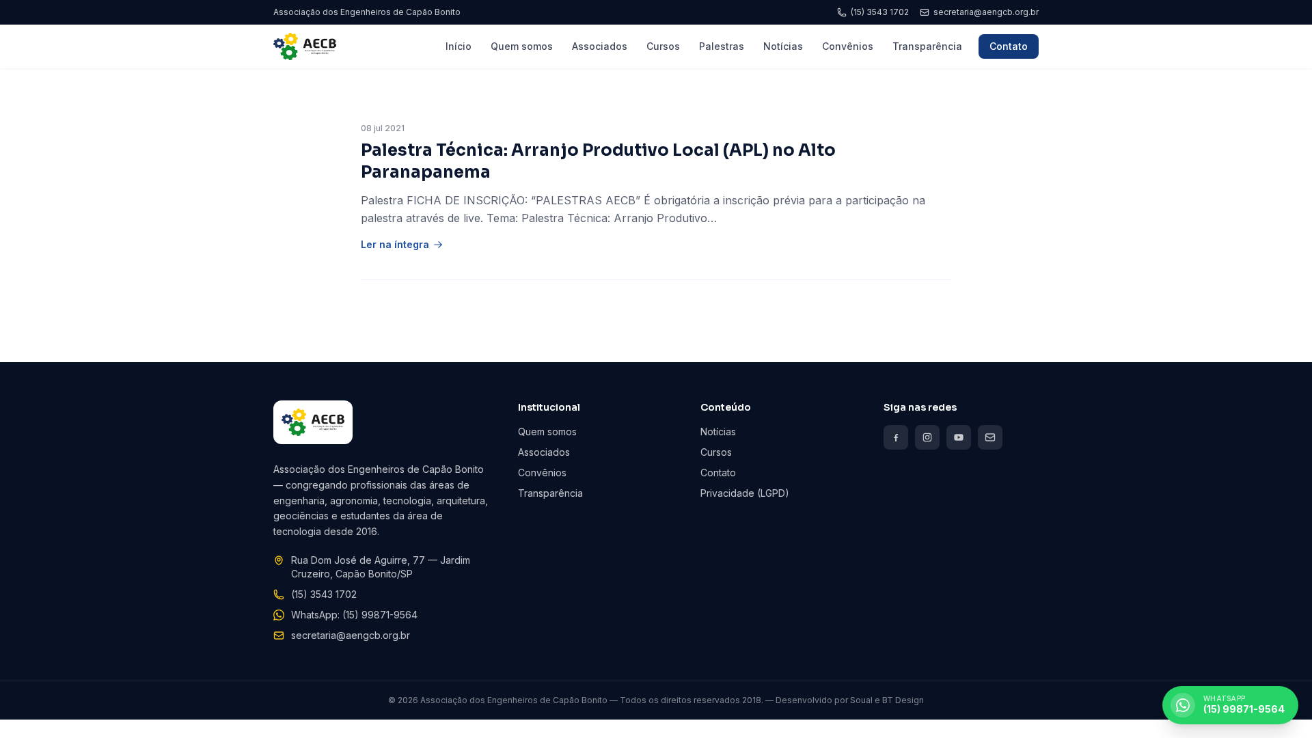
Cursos (663, 46)
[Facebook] (896, 437)
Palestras (721, 46)
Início (459, 46)
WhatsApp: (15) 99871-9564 (354, 614)
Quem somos (522, 46)
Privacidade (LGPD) (744, 493)
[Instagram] (927, 437)
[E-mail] (990, 437)
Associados (599, 46)
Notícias (783, 46)
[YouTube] (958, 437)
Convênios (847, 46)
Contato (1008, 46)
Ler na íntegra (395, 244)
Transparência (927, 46)
